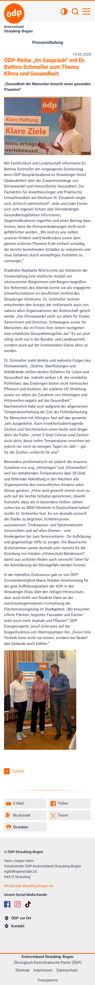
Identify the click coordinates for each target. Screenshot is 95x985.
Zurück (18, 771)
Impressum (42, 970)
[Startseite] (14, 13)
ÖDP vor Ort (21, 918)
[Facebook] (7, 904)
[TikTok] (28, 904)
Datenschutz (67, 970)
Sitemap (22, 970)
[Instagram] (17, 904)
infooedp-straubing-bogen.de (28, 886)
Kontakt (17, 926)
